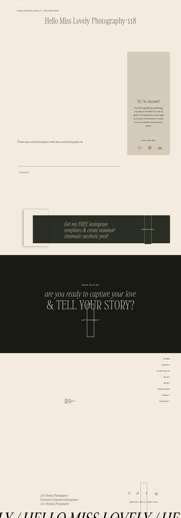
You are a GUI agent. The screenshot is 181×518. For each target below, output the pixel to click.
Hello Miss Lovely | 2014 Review (38, 11)
